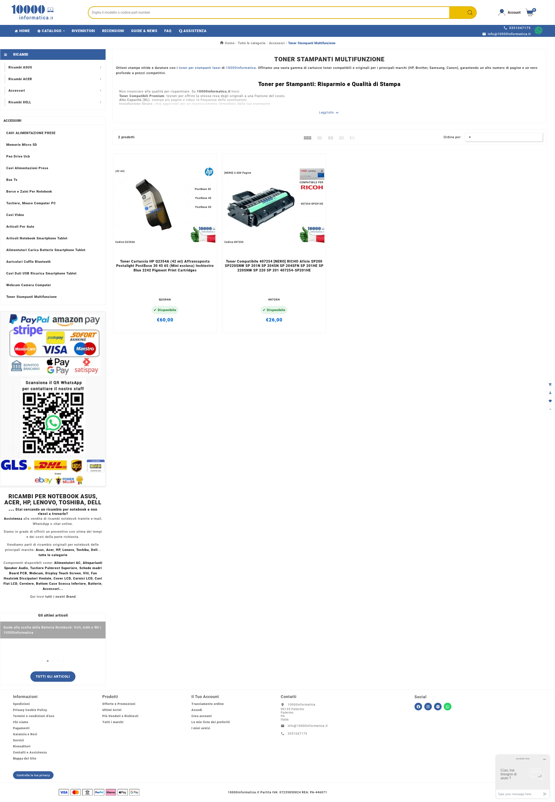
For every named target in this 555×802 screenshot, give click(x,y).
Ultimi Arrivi (112, 710)
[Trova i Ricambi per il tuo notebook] (438, 706)
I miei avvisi (200, 728)
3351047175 (297, 733)
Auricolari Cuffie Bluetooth (28, 262)
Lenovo (68, 550)
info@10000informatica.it (308, 725)
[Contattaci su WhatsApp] (538, 30)
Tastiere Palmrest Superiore (53, 568)
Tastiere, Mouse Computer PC (31, 203)
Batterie (94, 584)
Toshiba (82, 550)
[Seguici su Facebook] (418, 706)
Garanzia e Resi (25, 734)
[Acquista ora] (171, 251)
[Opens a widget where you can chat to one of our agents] (523, 776)
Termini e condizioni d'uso (33, 716)
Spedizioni (21, 704)
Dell (94, 550)
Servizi (18, 740)
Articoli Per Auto (20, 227)
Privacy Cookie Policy (30, 710)
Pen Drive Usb (18, 156)
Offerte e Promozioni (118, 704)
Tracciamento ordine (207, 704)
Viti (86, 573)
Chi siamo (20, 722)
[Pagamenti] (99, 792)
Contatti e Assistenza (30, 752)
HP (58, 550)
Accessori (12, 121)
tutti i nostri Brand (60, 597)
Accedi (196, 710)
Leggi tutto (329, 112)
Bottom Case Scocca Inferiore (61, 584)
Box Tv (12, 180)
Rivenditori (22, 746)
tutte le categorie (53, 555)
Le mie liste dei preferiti (210, 722)
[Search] (470, 12)
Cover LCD (62, 578)
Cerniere (27, 584)
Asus (40, 550)
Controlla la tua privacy (33, 775)
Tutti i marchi (113, 722)
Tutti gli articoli (53, 677)
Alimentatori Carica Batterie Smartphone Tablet (45, 250)
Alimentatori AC (67, 563)
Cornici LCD (83, 578)
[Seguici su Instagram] (428, 706)
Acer (50, 550)
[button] (53, 661)
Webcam (36, 573)
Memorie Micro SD (21, 145)
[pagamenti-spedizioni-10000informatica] (53, 399)
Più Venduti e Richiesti (120, 716)
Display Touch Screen (63, 573)
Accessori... (53, 589)
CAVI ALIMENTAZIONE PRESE (31, 133)
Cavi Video (15, 215)
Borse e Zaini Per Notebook (29, 191)
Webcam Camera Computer (28, 285)
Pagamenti (21, 728)
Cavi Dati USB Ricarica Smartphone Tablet (41, 273)
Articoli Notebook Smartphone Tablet (36, 238)
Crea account (201, 716)
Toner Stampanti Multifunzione (31, 297)
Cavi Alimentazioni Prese (27, 168)
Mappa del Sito (24, 758)
